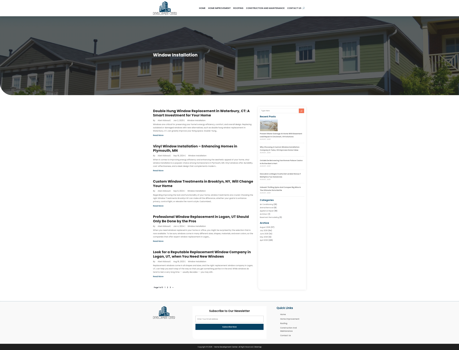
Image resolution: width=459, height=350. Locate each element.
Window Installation (196, 120)
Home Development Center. (226, 347)
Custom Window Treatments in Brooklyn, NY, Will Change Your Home (203, 183)
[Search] (301, 110)
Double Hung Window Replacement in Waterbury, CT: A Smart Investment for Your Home (201, 113)
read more (158, 135)
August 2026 (265, 227)
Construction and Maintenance (265, 8)
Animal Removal (266, 207)
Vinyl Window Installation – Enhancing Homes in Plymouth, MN (195, 148)
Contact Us (294, 8)
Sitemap (258, 347)
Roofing (238, 8)
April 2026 (264, 240)
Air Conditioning (266, 204)
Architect (264, 214)
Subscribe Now (229, 326)
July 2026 (264, 230)
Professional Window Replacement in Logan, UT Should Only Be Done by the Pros (201, 218)
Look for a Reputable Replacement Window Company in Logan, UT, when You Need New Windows (202, 254)
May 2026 (264, 237)
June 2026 (264, 233)
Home (202, 8)
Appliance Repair (267, 211)
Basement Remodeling (269, 217)
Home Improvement (219, 8)
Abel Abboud (164, 120)
